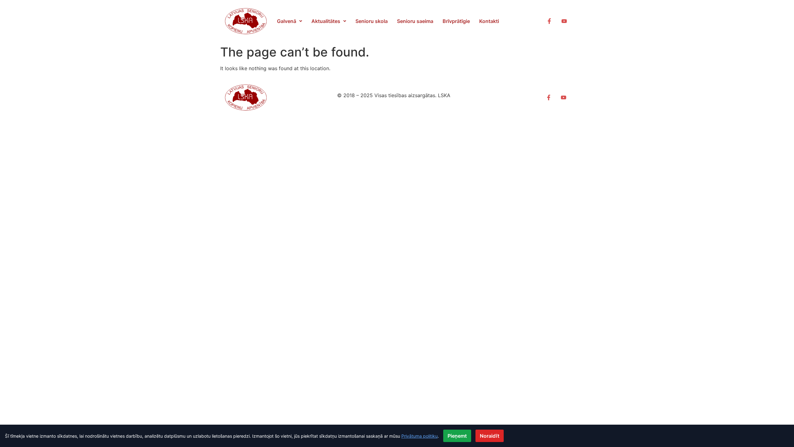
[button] (289, 21)
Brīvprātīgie (456, 21)
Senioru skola (371, 21)
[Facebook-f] (549, 21)
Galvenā (286, 21)
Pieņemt (457, 436)
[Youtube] (564, 21)
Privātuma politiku (419, 436)
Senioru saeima (415, 21)
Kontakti (489, 21)
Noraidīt (489, 436)
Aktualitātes (325, 21)
